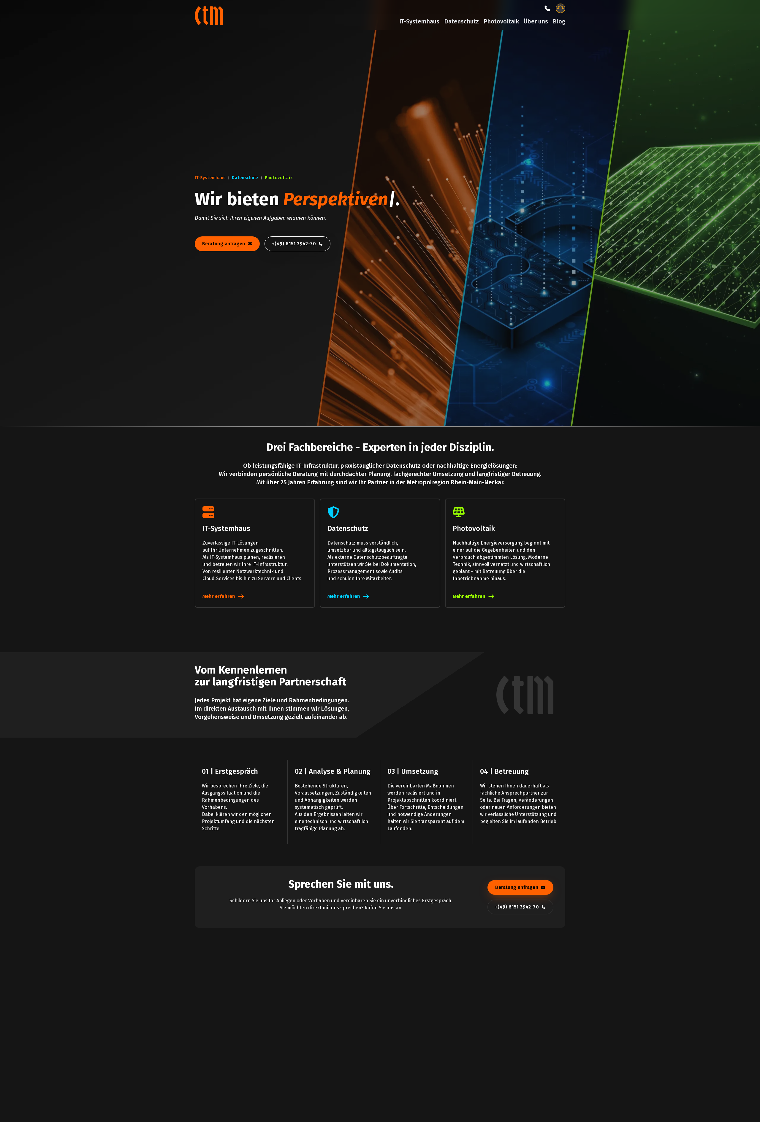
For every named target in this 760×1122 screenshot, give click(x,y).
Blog (559, 21)
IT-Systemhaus (419, 21)
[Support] (560, 8)
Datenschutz (461, 21)
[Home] (209, 15)
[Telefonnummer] (547, 8)
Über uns (536, 21)
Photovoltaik (501, 21)
